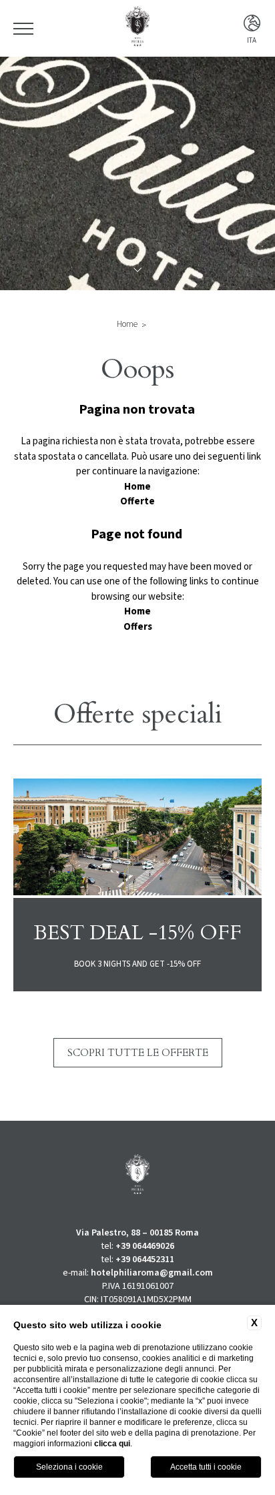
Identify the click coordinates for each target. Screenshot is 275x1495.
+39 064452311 (144, 1259)
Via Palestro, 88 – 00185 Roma (137, 1232)
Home (127, 324)
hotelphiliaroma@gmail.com (152, 1273)
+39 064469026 (144, 1246)
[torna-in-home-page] (137, 28)
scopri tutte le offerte (137, 1052)
